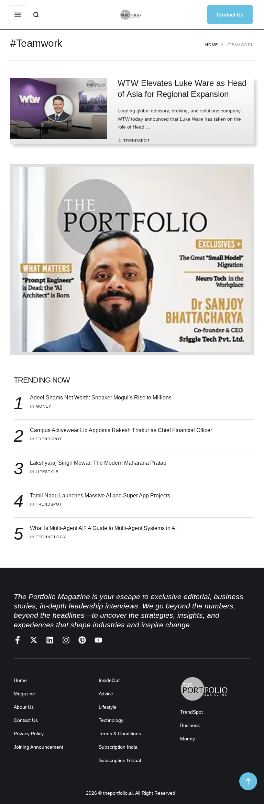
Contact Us (26, 720)
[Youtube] (98, 640)
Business (190, 725)
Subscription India (118, 747)
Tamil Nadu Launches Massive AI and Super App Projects (100, 495)
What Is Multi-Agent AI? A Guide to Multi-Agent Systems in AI (103, 528)
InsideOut (109, 680)
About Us (24, 707)
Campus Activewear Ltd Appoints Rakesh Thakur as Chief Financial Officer (121, 430)
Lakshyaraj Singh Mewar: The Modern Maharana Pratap (98, 463)
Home (211, 45)
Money (187, 738)
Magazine (24, 693)
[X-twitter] (33, 640)
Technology (111, 720)
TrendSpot (191, 712)
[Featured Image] (58, 108)
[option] (132, 259)
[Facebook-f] (17, 640)
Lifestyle (108, 707)
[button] (230, 14)
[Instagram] (66, 640)
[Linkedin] (50, 640)
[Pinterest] (82, 640)
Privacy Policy (29, 733)
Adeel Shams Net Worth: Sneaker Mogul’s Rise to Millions (101, 397)
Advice (106, 693)
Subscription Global (120, 760)
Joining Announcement (38, 747)
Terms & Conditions (120, 733)
